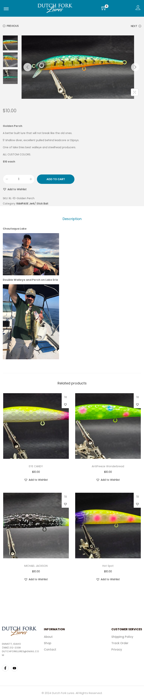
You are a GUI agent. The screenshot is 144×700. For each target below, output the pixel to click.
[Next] (135, 67)
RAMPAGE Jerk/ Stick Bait (32, 203)
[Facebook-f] (5, 668)
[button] (15, 189)
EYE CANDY (36, 466)
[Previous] (27, 67)
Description (72, 218)
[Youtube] (14, 668)
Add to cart (55, 179)
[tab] (72, 219)
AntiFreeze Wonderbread (108, 466)
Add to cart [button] (65, 397)
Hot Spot (108, 566)
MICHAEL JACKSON (36, 566)
